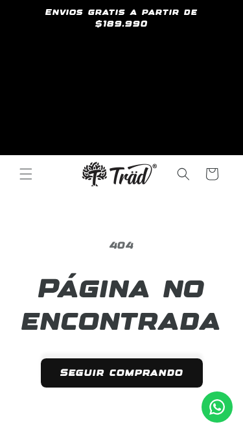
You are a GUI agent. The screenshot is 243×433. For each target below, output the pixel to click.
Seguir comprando (121, 373)
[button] (26, 174)
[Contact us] (217, 407)
